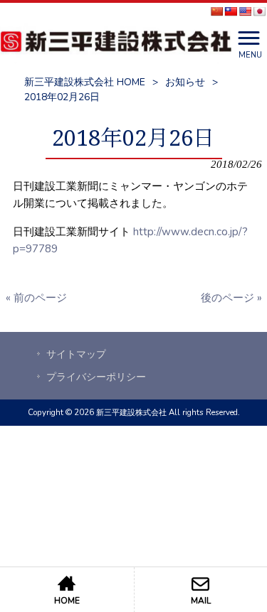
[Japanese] (259, 11)
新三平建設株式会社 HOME (84, 82)
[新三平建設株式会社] (115, 44)
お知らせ (185, 82)
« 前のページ (36, 298)
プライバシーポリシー (96, 377)
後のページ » (231, 298)
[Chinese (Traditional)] (230, 11)
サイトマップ (76, 354)
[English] (245, 11)
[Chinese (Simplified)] (216, 11)
